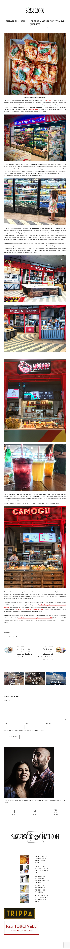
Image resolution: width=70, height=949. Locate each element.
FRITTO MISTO (22, 28)
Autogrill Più (34, 109)
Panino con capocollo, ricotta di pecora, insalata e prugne (50, 653)
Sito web (48, 723)
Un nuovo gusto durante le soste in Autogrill (29, 609)
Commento (7, 700)
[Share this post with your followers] (9, 636)
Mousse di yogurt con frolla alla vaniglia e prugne (19, 652)
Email (27, 723)
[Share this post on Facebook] (5, 636)
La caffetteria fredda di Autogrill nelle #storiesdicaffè (35, 618)
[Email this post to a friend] (16, 636)
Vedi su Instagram (36, 946)
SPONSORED (30, 28)
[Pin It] (13, 636)
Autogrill (7, 627)
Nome (6, 723)
